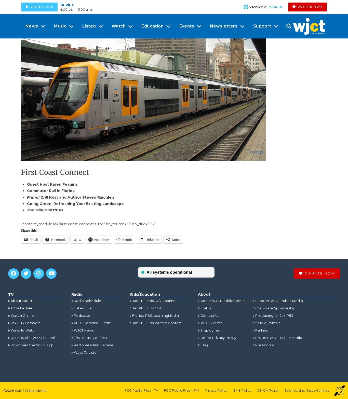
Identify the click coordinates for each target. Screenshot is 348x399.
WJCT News (83, 330)
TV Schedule (21, 308)
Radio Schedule (87, 301)
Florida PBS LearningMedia (155, 316)
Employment (211, 330)
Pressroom (264, 345)
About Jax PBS (23, 301)
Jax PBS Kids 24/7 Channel (33, 338)
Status (205, 308)
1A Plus (67, 5)
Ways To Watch (24, 330)
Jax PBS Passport (25, 323)
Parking (261, 330)
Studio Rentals (267, 323)
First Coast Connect (91, 338)
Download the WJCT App (32, 345)
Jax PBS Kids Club (147, 308)
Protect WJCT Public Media (278, 338)
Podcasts (82, 316)
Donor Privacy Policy (218, 338)
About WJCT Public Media (222, 301)
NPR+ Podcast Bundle (92, 323)
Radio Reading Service (93, 345)
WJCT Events (211, 323)
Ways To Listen (86, 352)
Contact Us (209, 316)
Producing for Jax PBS (274, 316)
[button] (289, 26)
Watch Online (22, 316)
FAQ (204, 345)
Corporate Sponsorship (275, 308)
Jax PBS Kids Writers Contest (157, 323)
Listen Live (83, 308)
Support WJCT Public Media (279, 301)
